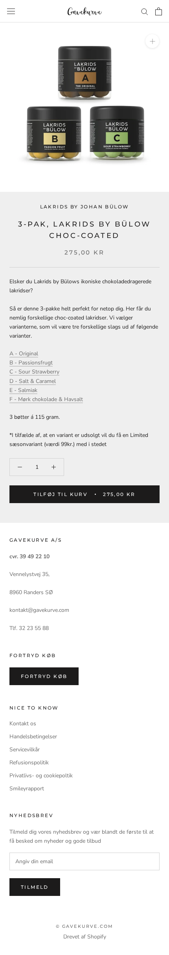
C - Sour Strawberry (34, 371)
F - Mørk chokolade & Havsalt (46, 399)
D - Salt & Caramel (32, 381)
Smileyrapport (26, 788)
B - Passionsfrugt (31, 362)
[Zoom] (152, 41)
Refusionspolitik (29, 762)
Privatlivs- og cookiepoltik (41, 775)
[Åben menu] (11, 11)
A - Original (23, 353)
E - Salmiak (23, 390)
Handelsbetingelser (33, 736)
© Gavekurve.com (85, 926)
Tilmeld (35, 887)
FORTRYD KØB (44, 676)
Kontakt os (22, 723)
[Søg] (144, 11)
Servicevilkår (24, 749)
